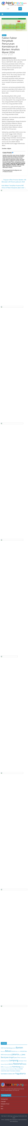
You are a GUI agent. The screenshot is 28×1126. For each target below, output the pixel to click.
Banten (4, 35)
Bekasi (8, 1051)
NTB (2, 1067)
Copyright (3, 1101)
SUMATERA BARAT (5, 1071)
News (24, 1064)
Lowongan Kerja (23, 1060)
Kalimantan (23, 1057)
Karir (2, 1106)
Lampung (13, 1060)
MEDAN (10, 1064)
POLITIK (7, 1069)
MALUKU (6, 1064)
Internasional (8, 1054)
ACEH (2, 1048)
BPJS (16, 1051)
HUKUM (22, 1051)
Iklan (25, 1051)
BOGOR (13, 1051)
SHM (18, 1069)
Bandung (9, 1048)
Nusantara (7, 1067)
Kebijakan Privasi (5, 1104)
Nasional (17, 1063)
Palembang (16, 1067)
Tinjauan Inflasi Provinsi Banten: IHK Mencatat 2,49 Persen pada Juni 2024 (14, 181)
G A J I (18, 1051)
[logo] (14, 1083)
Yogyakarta (20, 1073)
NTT (4, 1067)
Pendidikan (3, 1069)
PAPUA (22, 1067)
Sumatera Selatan (15, 1071)
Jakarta (15, 1054)
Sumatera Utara (6, 1074)
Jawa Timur (17, 1057)
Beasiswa (3, 1051)
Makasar (2, 1064)
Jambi (20, 1054)
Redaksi (11, 54)
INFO (2, 1054)
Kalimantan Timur (5, 1060)
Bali (5, 1048)
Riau (16, 1069)
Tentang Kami (4, 1099)
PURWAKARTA (11, 1069)
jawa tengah (9, 1057)
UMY (13, 1074)
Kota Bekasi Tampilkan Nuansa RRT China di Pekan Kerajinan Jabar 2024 (14, 187)
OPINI (10, 1067)
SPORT (21, 1069)
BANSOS (13, 1048)
